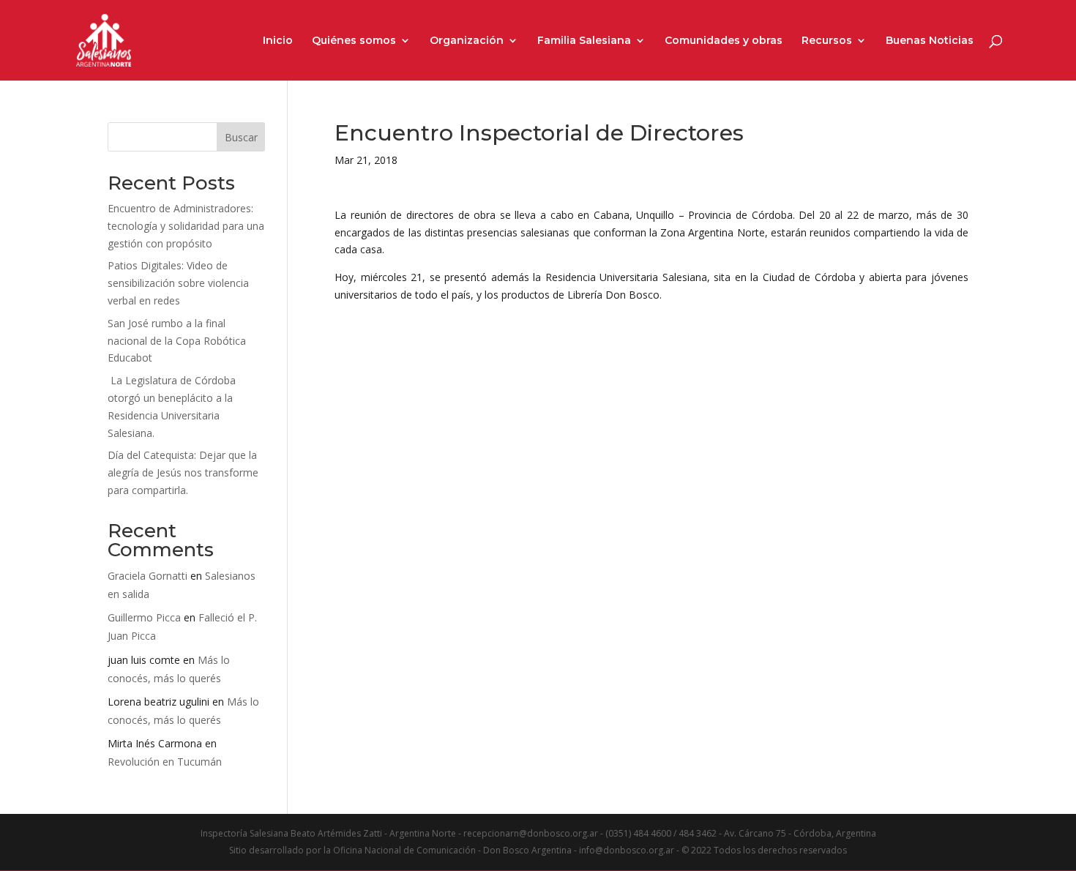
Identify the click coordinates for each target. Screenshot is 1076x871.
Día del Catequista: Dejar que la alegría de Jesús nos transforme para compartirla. (183, 472)
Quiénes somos (354, 41)
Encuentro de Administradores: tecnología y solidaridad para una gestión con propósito (186, 225)
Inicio (278, 41)
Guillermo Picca (144, 617)
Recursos (827, 41)
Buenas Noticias (930, 41)
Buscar (241, 137)
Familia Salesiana (584, 41)
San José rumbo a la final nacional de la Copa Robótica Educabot (177, 340)
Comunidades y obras (723, 41)
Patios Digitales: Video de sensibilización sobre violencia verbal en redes (178, 282)
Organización (467, 41)
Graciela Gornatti (147, 576)
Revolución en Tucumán (165, 762)
